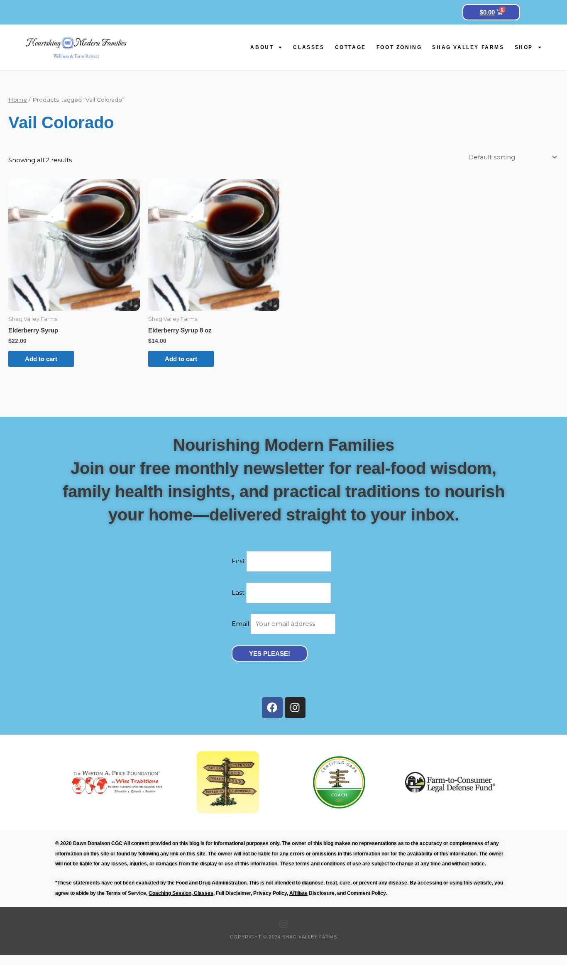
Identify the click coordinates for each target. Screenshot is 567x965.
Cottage (350, 47)
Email (240, 624)
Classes (308, 47)
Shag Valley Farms (468, 47)
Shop (524, 47)
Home (17, 99)
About (262, 47)
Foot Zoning (399, 47)
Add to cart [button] (41, 358)
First (239, 561)
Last (238, 592)
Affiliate (298, 893)
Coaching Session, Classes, (182, 893)
